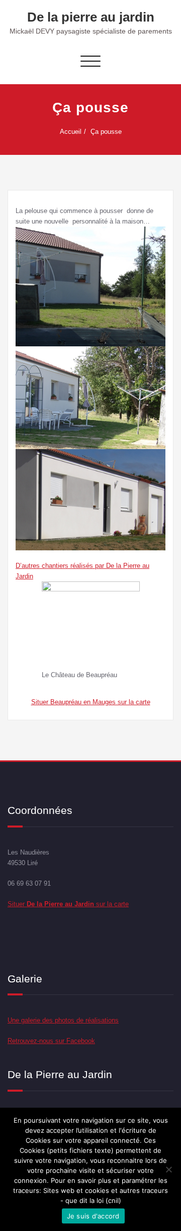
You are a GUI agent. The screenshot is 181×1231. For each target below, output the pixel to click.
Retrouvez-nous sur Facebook (51, 1041)
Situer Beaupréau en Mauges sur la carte (90, 702)
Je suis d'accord (93, 1216)
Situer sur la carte (68, 904)
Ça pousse (106, 131)
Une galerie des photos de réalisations (63, 1020)
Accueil (70, 131)
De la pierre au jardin (90, 17)
